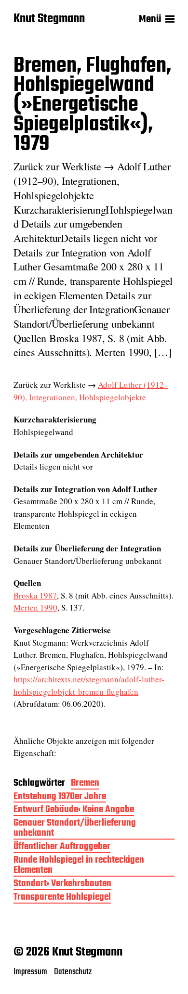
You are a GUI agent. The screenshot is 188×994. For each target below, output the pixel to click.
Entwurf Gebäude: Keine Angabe (73, 810)
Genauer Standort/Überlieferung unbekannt (74, 829)
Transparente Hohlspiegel (62, 898)
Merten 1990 (35, 607)
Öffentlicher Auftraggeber (61, 847)
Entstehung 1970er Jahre (59, 797)
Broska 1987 (35, 595)
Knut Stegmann (49, 19)
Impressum (30, 972)
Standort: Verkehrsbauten (62, 884)
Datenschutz (72, 972)
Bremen (85, 784)
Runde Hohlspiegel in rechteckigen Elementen (78, 866)
